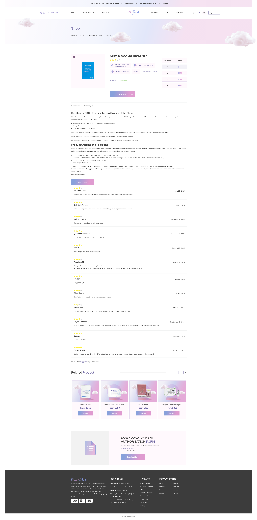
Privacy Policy (144, 499)
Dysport (161, 487)
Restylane (176, 487)
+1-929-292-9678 (52, 13)
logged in (83, 362)
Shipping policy (144, 496)
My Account (214, 13)
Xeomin (155, 71)
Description (75, 106)
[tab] (76, 108)
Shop (73, 13)
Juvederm (176, 483)
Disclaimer (143, 502)
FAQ (167, 13)
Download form (133, 457)
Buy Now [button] (85, 413)
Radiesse (176, 490)
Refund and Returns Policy (146, 488)
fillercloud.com (131, 15)
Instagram (132, 487)
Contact (179, 13)
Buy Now (122, 94)
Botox (161, 483)
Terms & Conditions (146, 492)
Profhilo (161, 490)
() (119, 60)
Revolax (161, 493)
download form (90, 448)
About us (106, 13)
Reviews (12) (88, 106)
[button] (185, 372)
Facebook (125, 487)
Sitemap (142, 506)
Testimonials (88, 13)
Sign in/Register (145, 483)
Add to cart (82, 182)
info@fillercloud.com (127, 448)
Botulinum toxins (146, 71)
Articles (154, 13)
